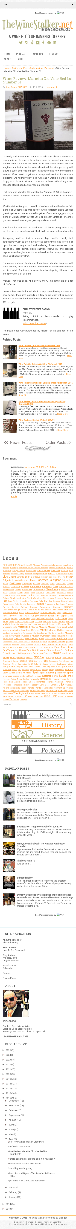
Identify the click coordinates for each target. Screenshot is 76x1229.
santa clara (29, 667)
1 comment (51, 87)
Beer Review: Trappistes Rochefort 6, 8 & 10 (39, 826)
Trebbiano (7, 685)
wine (5, 696)
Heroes (5, 616)
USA (61, 684)
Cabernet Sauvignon (49, 580)
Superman (37, 676)
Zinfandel (49, 68)
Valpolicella (15, 688)
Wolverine (62, 696)
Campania (27, 583)
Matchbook (24, 627)
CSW (65, 595)
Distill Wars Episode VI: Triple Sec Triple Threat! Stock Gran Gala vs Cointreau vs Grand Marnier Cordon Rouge (45, 896)
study (22, 676)
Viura (64, 690)
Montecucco (27, 633)
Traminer (69, 682)
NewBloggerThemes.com (54, 1224)
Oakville (27, 642)
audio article (43, 570)
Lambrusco (24, 618)
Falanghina (24, 601)
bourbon (44, 577)
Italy (57, 615)
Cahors (65, 580)
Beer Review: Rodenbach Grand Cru (26, 1141)
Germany (68, 607)
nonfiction (62, 638)
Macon (54, 621)
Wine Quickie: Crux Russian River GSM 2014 (39, 345)
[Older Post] (58, 444)
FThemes (28, 1222)
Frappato (69, 604)
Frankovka (60, 604)
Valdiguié (69, 685)
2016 (8, 1093)
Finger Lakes (8, 604)
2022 (8, 1064)
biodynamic (61, 573)
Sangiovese (9, 666)
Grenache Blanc (10, 612)
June (11, 1129)
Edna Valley (13, 601)
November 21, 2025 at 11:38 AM (41, 467)
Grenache (68, 609)
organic (43, 641)
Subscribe (8, 968)
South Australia (23, 672)
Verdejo (39, 688)
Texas (63, 679)
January (13, 1197)
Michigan (61, 630)
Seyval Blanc (35, 669)
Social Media (9, 965)
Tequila (55, 679)
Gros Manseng (32, 612)
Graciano (39, 609)
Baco (71, 570)
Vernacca (15, 690)
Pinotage (41, 650)
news (41, 638)
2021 (8, 1069)
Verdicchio (48, 688)
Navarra (61, 636)
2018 (8, 1083)
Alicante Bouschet (40, 568)
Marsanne (53, 624)
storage (16, 676)
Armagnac (7, 570)
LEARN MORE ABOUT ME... (16, 1036)
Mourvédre (14, 635)
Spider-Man (61, 673)
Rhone (58, 657)
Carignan (15, 586)
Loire (32, 621)
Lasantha (57, 1222)
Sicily (51, 669)
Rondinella (37, 661)
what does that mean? (34, 323)
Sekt (19, 669)
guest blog (67, 612)
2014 (8, 1204)
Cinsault (40, 592)
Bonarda (20, 577)
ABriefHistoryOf (25, 565)
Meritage (35, 630)
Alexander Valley (26, 568)
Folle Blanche (20, 604)
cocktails (61, 592)
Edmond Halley (25, 877)
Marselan (62, 624)
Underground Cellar (27, 809)
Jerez (70, 615)
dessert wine (19, 598)
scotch (14, 669)
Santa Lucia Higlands (44, 666)
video (32, 690)
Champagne (39, 589)
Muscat (35, 636)
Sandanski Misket (47, 664)
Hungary (35, 615)
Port (62, 650)
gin (19, 609)
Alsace (52, 568)
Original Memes (11, 960)
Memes (7, 59)
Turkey (26, 685)
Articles (38, 54)
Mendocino (15, 630)
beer (44, 573)
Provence (47, 653)
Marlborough (43, 624)
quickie (57, 653)
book (27, 576)
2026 (8, 1050)
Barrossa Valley (17, 574)
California (17, 68)
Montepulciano (40, 633)
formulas (31, 604)
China (26, 593)
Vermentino (59, 688)
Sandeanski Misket (65, 664)
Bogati (12, 576)
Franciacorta (50, 604)
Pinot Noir (32, 650)
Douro (51, 598)
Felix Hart (43, 601)
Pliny (48, 650)
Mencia (6, 630)
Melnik (70, 627)
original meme (56, 641)
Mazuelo (43, 627)
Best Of (51, 573)
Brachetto (61, 577)
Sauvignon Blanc (64, 666)
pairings (69, 642)
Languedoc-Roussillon (42, 618)
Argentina (68, 567)
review (39, 68)
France (40, 603)
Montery (61, 633)
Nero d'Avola (8, 638)
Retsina (29, 657)
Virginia (58, 690)
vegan (23, 688)
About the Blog (10, 942)
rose (45, 660)
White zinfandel (47, 693)
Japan (64, 615)
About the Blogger (12, 940)
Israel (51, 615)
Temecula (34, 679)
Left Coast (61, 618)
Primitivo (20, 653)
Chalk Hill (27, 589)
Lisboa (11, 621)
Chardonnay (53, 589)
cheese (63, 590)
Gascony (57, 607)
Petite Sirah (29, 68)
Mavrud (34, 627)
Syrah (62, 675)
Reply (14, 496)
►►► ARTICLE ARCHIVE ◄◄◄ (38, 740)
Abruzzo (36, 565)
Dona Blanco (43, 598)
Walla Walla (8, 693)
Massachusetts (10, 627)
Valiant (6, 688)
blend (70, 573)
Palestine (7, 644)
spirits (70, 672)
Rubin (61, 661)
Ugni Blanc (45, 685)
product (28, 653)
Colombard (7, 595)
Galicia (15, 607)
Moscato (69, 633)
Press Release (9, 653)
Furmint (6, 607)
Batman (29, 573)
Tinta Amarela (15, 682)
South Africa (9, 672)
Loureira (38, 621)
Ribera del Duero (10, 661)
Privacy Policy (9, 978)
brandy (69, 576)
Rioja (30, 661)
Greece (60, 609)
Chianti (12, 592)
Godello (30, 609)
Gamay (33, 607)
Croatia (60, 595)
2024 (8, 1055)
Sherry (45, 669)
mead (64, 627)
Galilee (24, 607)
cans (52, 583)
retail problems (17, 657)
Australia (55, 570)
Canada (36, 584)
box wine (53, 577)
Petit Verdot (48, 644)
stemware (7, 676)
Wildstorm (58, 693)
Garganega (45, 607)
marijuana (32, 624)
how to (26, 616)
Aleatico (6, 568)
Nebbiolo (69, 636)
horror (19, 616)
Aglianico (55, 565)
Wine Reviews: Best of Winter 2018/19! (37, 420)
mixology (69, 630)
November (14, 1105)
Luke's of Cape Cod (35, 1031)
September (14, 1115)
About (21, 59)
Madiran (69, 621)
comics (30, 595)
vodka (70, 690)
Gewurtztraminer (10, 610)
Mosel (5, 636)
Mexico (52, 630)
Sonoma (69, 669)
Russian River (9, 664)
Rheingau (50, 657)
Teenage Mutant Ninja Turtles (16, 679)
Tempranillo (46, 679)
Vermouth (7, 690)
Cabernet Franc (28, 580)
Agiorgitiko (45, 565)
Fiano (64, 601)
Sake (30, 664)
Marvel (70, 624)
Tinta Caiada (29, 682)
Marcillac (23, 624)
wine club (38, 696)
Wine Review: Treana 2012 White (24, 1163)
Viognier (50, 690)
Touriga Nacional (54, 682)
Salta (36, 664)
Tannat (70, 676)
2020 (8, 1074)
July (11, 1124)
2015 (8, 1098)
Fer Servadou (54, 601)
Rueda (66, 661)
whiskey (36, 693)
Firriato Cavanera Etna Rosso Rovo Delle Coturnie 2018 (44, 792)
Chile (19, 592)
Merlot (44, 630)
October (13, 1110)
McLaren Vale (54, 627)
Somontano (59, 669)
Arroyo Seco (31, 570)
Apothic (59, 567)
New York (19, 638)
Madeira (62, 621)
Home (7, 54)
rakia (71, 653)
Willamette (68, 693)
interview (43, 616)
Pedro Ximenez (26, 645)
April (11, 1139)
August (12, 1120)
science (7, 669)
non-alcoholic (50, 638)
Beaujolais (37, 574)
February (34, 601)
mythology (45, 636)
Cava (55, 586)
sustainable (47, 676)
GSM (59, 612)
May (11, 1134)
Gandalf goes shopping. (20, 1168)
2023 (8, 1059)
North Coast (18, 642)
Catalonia (47, 586)
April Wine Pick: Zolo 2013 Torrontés (26, 1180)
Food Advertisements (44, 13)
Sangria (19, 666)
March (12, 1187)
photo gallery (17, 647)
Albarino (69, 565)
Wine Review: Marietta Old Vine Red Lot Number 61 (37, 80)
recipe (6, 657)
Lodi (26, 621)
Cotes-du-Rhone (41, 595)
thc (68, 679)
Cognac (70, 593)
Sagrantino (22, 664)
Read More (24, 395)
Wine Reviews (10, 957)
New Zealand (31, 638)
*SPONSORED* (10, 565)
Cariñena (25, 586)
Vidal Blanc (24, 690)
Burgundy (16, 580)
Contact (7, 973)
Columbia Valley (19, 595)
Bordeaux (35, 577)
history (13, 615)
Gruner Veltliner (47, 612)
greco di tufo (50, 610)
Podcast (21, 54)
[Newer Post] (18, 444)
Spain (35, 672)
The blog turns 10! (26, 860)
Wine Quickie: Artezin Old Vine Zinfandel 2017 (40, 364)
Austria (64, 570)
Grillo (21, 612)
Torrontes (40, 682)
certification (8, 589)
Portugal (69, 650)
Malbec (6, 624)
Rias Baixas (68, 657)
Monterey (52, 633)
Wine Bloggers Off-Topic (20, 696)
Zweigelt (23, 699)
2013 (8, 1209)
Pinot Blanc (60, 647)
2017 (8, 1088)
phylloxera (30, 647)
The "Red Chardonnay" (19, 1146)
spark (42, 673)
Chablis (18, 590)
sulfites (29, 676)
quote (65, 653)
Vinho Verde (40, 690)
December (14, 1100)
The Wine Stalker (36, 1217)
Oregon (35, 641)
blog (5, 576)
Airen (62, 565)
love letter (47, 621)
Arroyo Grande (18, 570)
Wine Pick (50, 696)
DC (11, 598)
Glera (23, 609)
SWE (56, 676)
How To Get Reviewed (14, 950)
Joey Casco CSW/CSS (16, 87)
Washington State (22, 693)
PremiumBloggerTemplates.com (25, 1224)
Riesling (23, 661)
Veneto (31, 688)
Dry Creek (59, 598)
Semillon (25, 669)
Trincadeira (17, 685)
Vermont (69, 688)
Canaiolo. (45, 584)
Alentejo (14, 567)
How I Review (9, 947)
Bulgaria (7, 580)
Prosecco (38, 653)
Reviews (53, 54)
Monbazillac (8, 633)
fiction (70, 601)
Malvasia (15, 624)
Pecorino (15, 645)
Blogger (63, 1217)
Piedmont (48, 647)
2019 (8, 1079)
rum (71, 661)
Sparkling (51, 672)
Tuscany (35, 685)
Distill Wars (32, 598)
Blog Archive (9, 955)
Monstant (18, 633)
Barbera (6, 573)
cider (33, 593)
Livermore (19, 621)
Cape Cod (61, 583)
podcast (56, 650)
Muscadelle (26, 636)
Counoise (52, 595)
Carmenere (35, 586)
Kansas (6, 618)
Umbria (54, 685)
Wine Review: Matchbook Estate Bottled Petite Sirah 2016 (46, 383)
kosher (14, 618)
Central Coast (66, 586)
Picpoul (39, 647)
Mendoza (25, 630)
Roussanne (53, 661)
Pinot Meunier (20, 650)
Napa (53, 636)
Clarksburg (50, 593)
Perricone (37, 645)
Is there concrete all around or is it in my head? (31, 1158)
